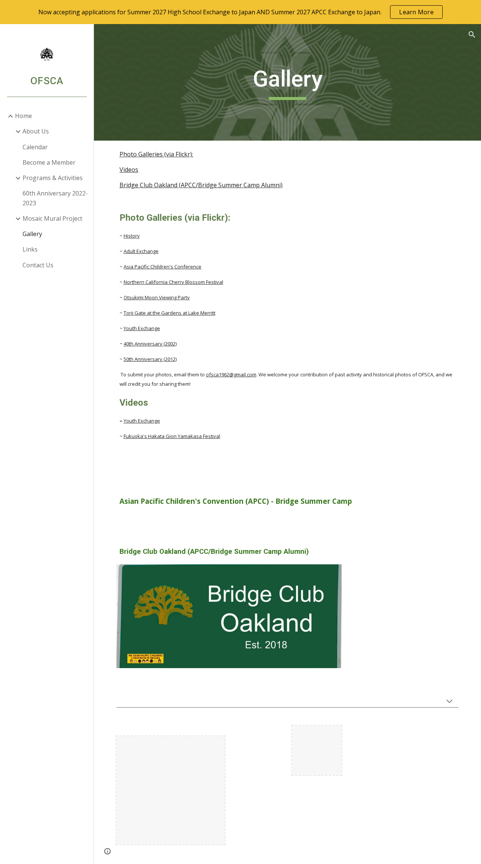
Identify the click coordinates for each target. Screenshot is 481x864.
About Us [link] (36, 131)
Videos (128, 169)
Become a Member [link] (49, 162)
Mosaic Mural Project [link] (52, 218)
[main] (287, 82)
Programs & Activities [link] (53, 178)
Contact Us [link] (38, 265)
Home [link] (23, 116)
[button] (472, 35)
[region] (240, 12)
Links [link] (30, 249)
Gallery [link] (32, 234)
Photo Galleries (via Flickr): (156, 154)
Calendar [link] (35, 147)
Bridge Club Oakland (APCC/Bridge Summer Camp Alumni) (201, 185)
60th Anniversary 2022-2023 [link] (55, 198)
